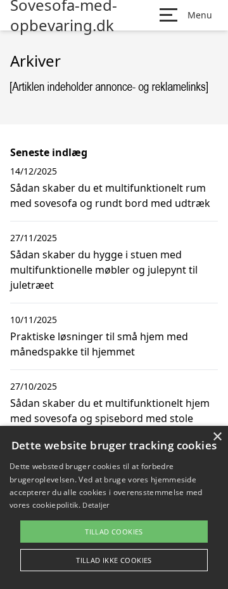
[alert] (114, 507)
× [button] (217, 437)
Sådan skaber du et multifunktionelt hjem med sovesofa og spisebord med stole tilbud (110, 418)
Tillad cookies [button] (114, 531)
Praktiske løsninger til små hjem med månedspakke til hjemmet (99, 344)
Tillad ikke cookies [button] (114, 560)
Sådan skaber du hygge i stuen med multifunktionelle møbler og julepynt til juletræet (104, 270)
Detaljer (95, 505)
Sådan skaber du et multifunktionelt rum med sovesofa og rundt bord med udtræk (110, 195)
